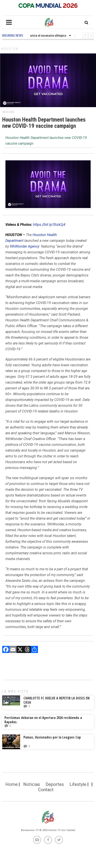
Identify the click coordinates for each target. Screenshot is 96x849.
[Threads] (27, 650)
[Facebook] (5, 650)
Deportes (55, 784)
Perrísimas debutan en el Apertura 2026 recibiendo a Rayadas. (43, 719)
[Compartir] (34, 650)
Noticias (31, 784)
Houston (10, 49)
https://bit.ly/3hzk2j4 (49, 224)
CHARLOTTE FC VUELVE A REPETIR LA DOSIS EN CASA (56, 700)
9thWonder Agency (24, 246)
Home (11, 784)
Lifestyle (77, 784)
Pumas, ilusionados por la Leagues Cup (52, 737)
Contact (46, 789)
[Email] (13, 650)
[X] (20, 650)
